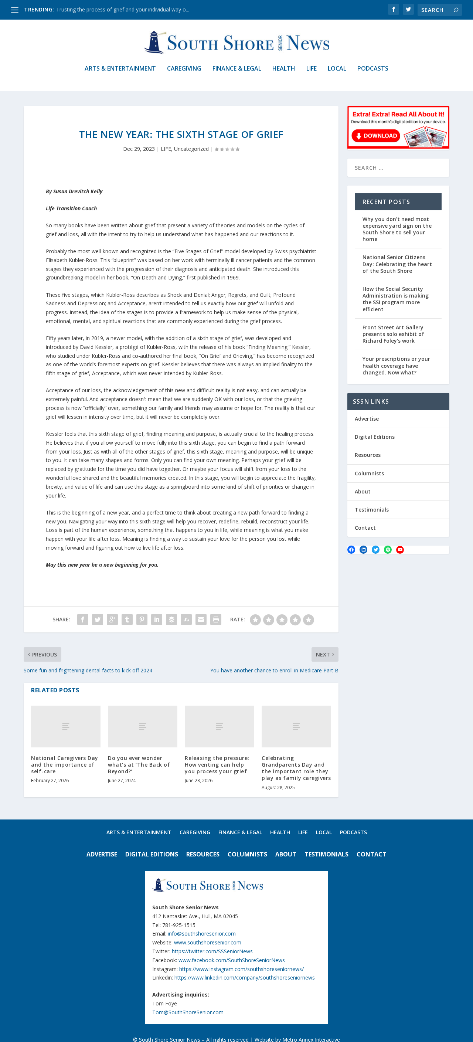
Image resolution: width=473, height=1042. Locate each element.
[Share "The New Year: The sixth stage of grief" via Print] (215, 619)
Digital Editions (375, 436)
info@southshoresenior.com (202, 933)
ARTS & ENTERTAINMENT (120, 68)
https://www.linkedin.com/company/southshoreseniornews (244, 977)
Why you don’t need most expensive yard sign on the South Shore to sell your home (397, 229)
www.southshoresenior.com (207, 942)
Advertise (367, 418)
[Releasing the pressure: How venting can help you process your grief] (219, 726)
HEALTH (283, 68)
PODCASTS (372, 68)
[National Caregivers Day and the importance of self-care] (66, 726)
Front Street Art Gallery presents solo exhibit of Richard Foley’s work (393, 334)
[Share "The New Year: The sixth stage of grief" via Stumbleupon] (186, 619)
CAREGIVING (184, 68)
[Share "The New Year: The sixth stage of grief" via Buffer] (171, 619)
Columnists (369, 473)
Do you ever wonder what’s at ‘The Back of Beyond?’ (139, 764)
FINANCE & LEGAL (236, 68)
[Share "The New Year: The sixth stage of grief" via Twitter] (97, 619)
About (363, 491)
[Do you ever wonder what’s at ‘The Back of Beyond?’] (142, 726)
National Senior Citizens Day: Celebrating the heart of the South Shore (397, 264)
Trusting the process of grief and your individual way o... (122, 9)
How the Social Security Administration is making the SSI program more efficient (396, 299)
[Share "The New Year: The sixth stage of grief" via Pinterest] (142, 619)
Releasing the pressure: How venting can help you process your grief (217, 764)
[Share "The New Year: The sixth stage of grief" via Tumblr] (127, 619)
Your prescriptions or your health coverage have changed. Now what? (396, 365)
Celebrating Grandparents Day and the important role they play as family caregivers (296, 768)
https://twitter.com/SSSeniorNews (212, 951)
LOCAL (337, 68)
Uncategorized (191, 148)
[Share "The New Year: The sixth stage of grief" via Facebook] (82, 619)
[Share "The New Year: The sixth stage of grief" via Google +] (112, 619)
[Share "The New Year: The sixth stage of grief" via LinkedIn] (156, 619)
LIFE (311, 68)
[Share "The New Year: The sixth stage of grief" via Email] (201, 619)
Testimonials (372, 509)
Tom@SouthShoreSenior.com (188, 1012)
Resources (368, 454)
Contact (365, 527)
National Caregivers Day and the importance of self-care (64, 764)
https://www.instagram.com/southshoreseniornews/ (241, 969)
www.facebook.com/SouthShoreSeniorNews (231, 960)
